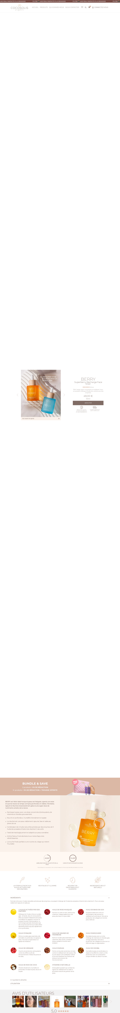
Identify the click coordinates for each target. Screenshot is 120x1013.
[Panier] (89, 7)
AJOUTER (88, 403)
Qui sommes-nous (56, 7)
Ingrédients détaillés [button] (19, 980)
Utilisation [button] (15, 983)
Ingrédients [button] (15, 898)
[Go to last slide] (18, 395)
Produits (44, 7)
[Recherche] (85, 7)
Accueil (35, 7)
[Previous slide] (9, 1001)
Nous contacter (72, 7)
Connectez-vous (101, 7)
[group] (41, 393)
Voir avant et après (28, 418)
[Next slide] (64, 395)
